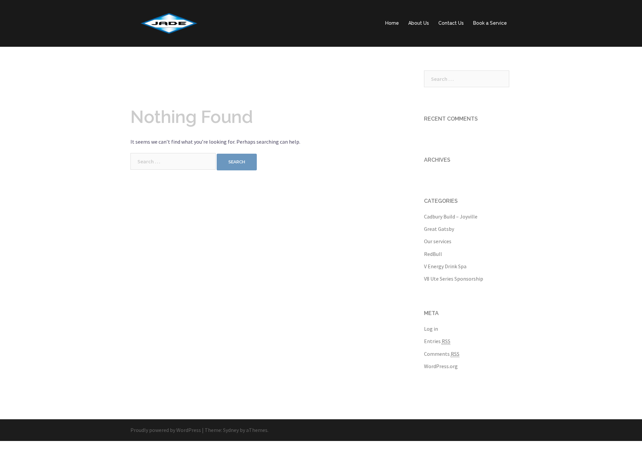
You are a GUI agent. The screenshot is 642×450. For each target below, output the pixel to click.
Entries (437, 341)
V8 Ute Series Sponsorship (453, 278)
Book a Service (490, 23)
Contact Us (451, 23)
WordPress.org (441, 366)
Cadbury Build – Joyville (450, 216)
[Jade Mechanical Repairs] (169, 22)
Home (392, 23)
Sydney (231, 430)
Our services (437, 241)
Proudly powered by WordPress (165, 430)
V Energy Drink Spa (445, 266)
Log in (431, 328)
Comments (441, 353)
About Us (418, 23)
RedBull (433, 254)
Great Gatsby (439, 229)
